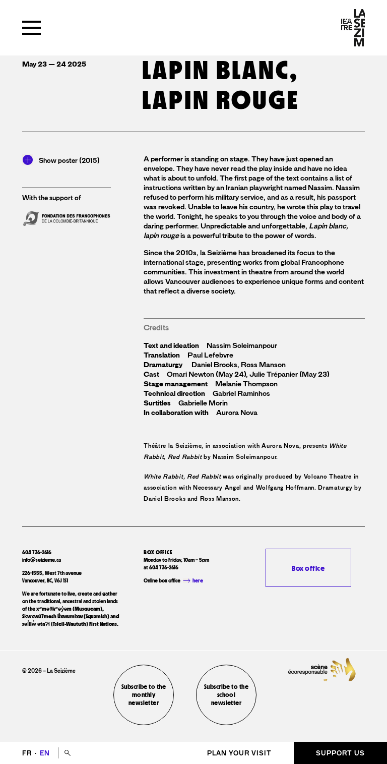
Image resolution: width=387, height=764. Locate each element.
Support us (340, 753)
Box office (308, 568)
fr (28, 753)
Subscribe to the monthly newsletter (143, 694)
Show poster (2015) (69, 160)
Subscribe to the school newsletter (226, 694)
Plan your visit (239, 753)
